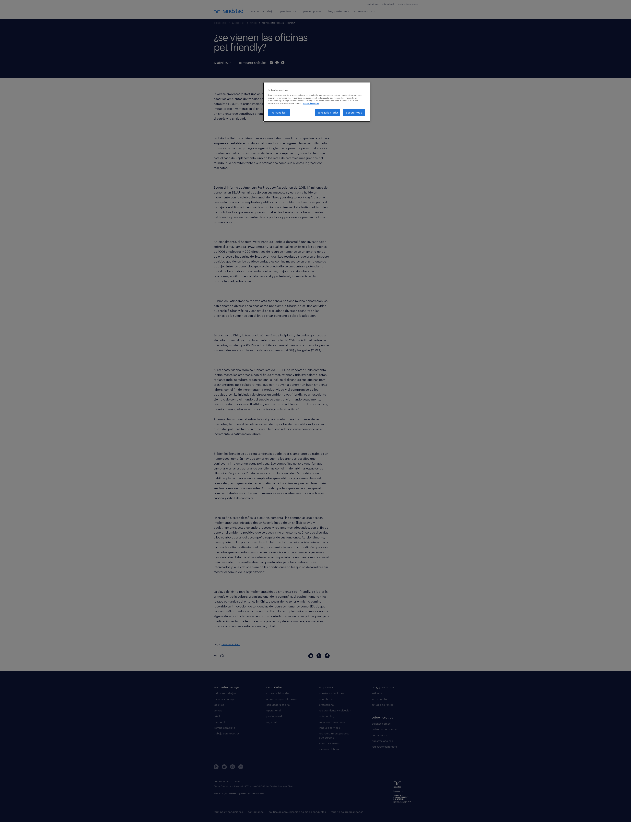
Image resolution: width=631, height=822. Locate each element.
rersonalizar (279, 112)
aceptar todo (354, 112)
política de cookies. (311, 103)
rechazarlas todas (327, 112)
